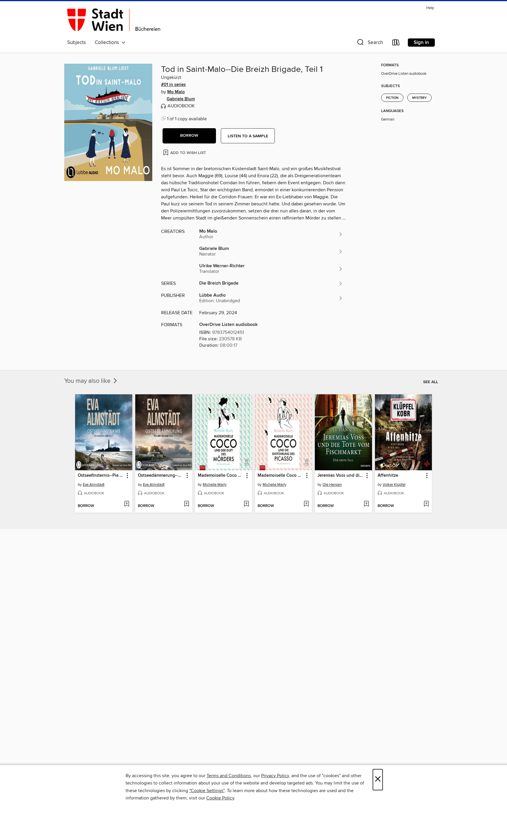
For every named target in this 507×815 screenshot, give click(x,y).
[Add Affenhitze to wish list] (426, 504)
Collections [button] (108, 42)
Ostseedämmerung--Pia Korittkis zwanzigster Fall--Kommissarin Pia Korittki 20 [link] (161, 475)
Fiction (392, 98)
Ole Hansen (332, 484)
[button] (369, 43)
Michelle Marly (215, 484)
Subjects (76, 42)
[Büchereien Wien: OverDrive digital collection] (114, 20)
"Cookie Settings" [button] (206, 791)
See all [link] (430, 382)
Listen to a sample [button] (248, 136)
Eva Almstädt (93, 484)
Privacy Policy (275, 776)
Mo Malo (176, 92)
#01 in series (173, 84)
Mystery (419, 98)
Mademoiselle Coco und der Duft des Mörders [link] (221, 475)
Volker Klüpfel (394, 484)
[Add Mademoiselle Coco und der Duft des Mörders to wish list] (246, 504)
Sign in (421, 42)
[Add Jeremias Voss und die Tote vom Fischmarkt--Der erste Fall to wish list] (366, 504)
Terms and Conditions (229, 776)
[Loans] (396, 43)
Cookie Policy (220, 798)
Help (430, 8)
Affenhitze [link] (388, 475)
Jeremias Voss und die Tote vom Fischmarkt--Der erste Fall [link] (340, 475)
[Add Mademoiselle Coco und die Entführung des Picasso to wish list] (306, 504)
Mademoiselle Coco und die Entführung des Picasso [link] (281, 475)
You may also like (88, 381)
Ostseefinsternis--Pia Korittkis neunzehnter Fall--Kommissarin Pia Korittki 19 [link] (101, 475)
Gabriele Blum (181, 99)
